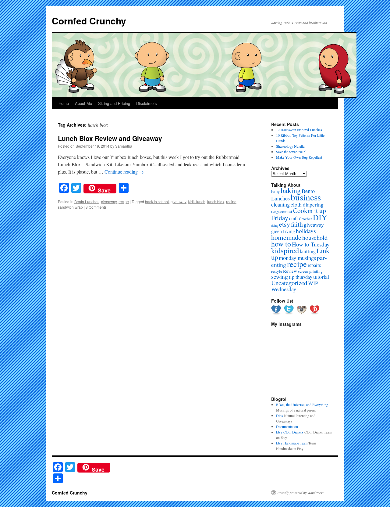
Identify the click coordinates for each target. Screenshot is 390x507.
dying (274, 225)
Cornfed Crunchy (89, 20)
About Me (83, 103)
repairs (314, 265)
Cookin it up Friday (298, 214)
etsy (284, 224)
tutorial (321, 276)
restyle (276, 271)
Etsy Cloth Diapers (289, 432)
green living (283, 231)
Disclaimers (146, 103)
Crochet (305, 218)
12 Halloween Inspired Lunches (299, 129)
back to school (157, 201)
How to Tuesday (311, 244)
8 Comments (96, 207)
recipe (124, 201)
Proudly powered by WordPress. (300, 492)
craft (293, 218)
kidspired (285, 250)
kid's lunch (196, 201)
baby (275, 191)
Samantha (123, 146)
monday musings (297, 257)
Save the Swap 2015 (291, 151)
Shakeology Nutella (290, 146)
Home (63, 103)
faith (297, 224)
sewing (279, 276)
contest (286, 211)
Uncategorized (289, 283)
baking (291, 190)
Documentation (287, 426)
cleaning (280, 204)
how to (281, 244)
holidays (306, 231)
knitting (308, 251)
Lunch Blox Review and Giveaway (110, 138)
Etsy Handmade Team (291, 442)
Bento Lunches (86, 201)
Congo (275, 212)
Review (290, 271)
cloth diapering (307, 204)
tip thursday (300, 277)
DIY (320, 217)
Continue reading (124, 171)
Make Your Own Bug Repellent (299, 157)
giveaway (109, 201)
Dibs (279, 415)
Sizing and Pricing (114, 103)
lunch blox (215, 201)
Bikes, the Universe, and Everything (302, 404)
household (315, 237)
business (306, 197)
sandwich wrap (70, 207)
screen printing (310, 271)
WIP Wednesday (294, 286)
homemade (286, 237)
